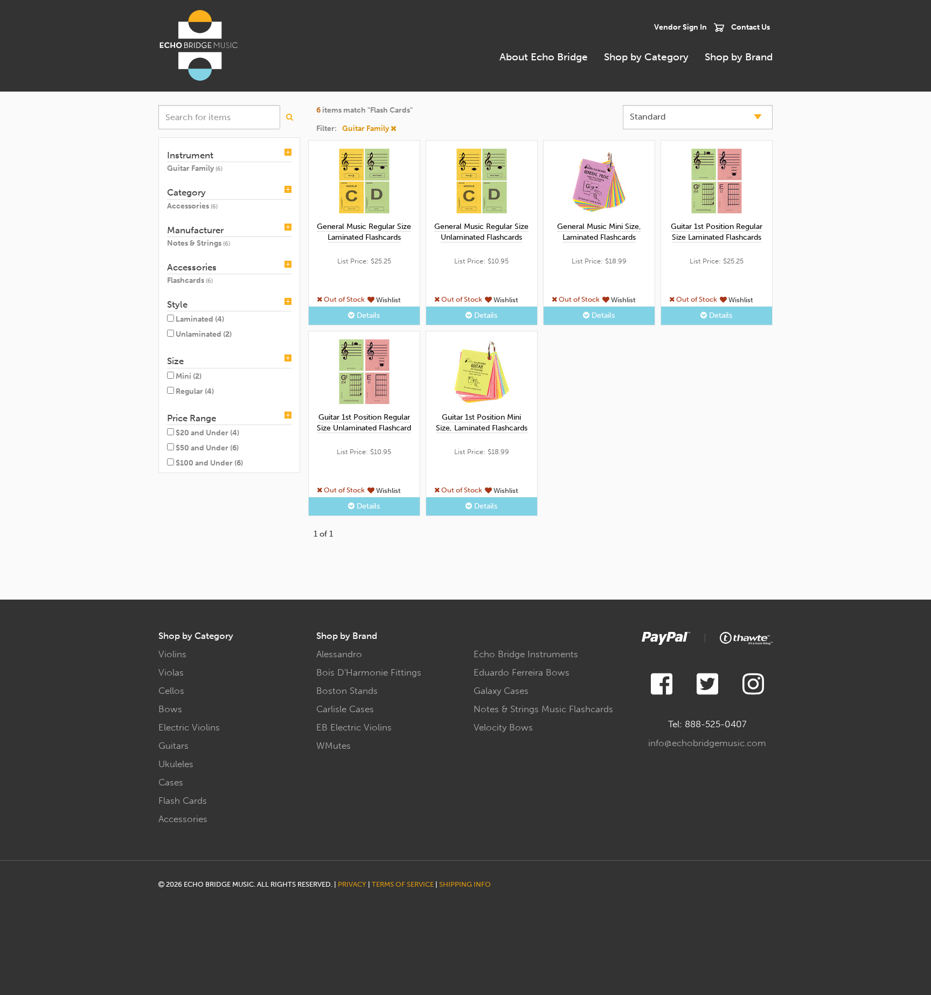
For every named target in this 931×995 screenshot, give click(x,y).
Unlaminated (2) (204, 334)
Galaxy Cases (501, 690)
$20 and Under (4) (207, 432)
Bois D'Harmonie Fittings (368, 672)
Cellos (171, 690)
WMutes (333, 745)
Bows (170, 709)
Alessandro (339, 654)
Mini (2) (189, 376)
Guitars (173, 745)
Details (367, 315)
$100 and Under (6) (209, 463)
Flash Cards (182, 800)
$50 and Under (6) (207, 448)
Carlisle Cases (345, 709)
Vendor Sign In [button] (680, 27)
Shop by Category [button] (646, 57)
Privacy (352, 884)
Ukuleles (175, 764)
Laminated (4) (200, 319)
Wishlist (387, 299)
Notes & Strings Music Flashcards (543, 709)
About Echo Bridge (543, 57)
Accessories (182, 818)
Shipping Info (465, 884)
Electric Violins (189, 727)
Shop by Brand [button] (739, 57)
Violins (172, 654)
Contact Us (750, 27)
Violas (171, 672)
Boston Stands (347, 690)
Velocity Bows (503, 727)
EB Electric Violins (354, 727)
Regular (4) (195, 391)
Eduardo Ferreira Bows (521, 672)
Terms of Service (403, 884)
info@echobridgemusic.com (707, 742)
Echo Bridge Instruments (526, 654)
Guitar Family (366, 128)
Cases (170, 782)
